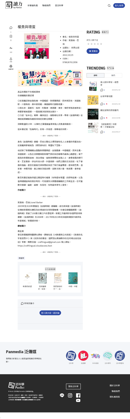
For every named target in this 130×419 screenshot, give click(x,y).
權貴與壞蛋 (74, 36)
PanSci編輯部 (21, 397)
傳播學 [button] (21, 258)
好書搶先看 (33, 5)
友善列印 (10, 69)
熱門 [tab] (113, 75)
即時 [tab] (95, 75)
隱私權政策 (115, 396)
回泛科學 (59, 5)
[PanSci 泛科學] (13, 5)
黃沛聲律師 (18, 400)
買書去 (95, 51)
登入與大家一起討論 (50, 312)
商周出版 (75, 47)
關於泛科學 (115, 385)
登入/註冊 (119, 5)
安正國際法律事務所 (28, 400)
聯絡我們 (46, 5)
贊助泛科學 (73, 386)
